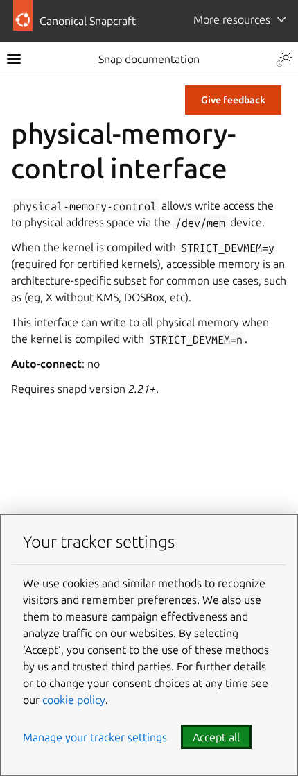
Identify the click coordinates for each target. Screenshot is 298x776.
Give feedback (233, 100)
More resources (231, 19)
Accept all (216, 737)
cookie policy (73, 699)
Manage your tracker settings (95, 737)
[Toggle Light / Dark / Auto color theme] (284, 59)
